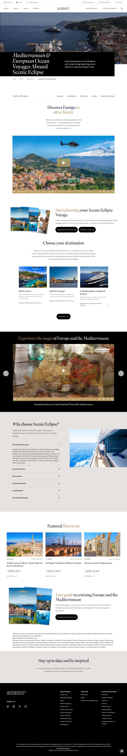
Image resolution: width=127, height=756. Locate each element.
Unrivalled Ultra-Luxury (20, 445)
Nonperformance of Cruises (108, 723)
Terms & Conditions (108, 712)
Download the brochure (65, 230)
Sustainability (106, 709)
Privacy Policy (106, 715)
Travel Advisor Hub (66, 709)
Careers (104, 704)
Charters (105, 701)
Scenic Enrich (17, 476)
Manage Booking (90, 2)
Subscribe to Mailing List (89, 701)
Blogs (83, 698)
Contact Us (64, 695)
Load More (62, 316)
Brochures (9, 2)
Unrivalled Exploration (20, 498)
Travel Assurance (66, 712)
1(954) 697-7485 (105, 2)
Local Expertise (17, 491)
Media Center (106, 707)
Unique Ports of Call (19, 483)
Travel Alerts (64, 707)
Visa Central (64, 724)
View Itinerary (11, 576)
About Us (105, 695)
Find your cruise (85, 230)
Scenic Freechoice (18, 469)
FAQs (62, 701)
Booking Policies (65, 718)
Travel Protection (66, 721)
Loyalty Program (33, 2)
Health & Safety (65, 704)
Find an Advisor (65, 715)
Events (20, 2)
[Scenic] (63, 8)
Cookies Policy (107, 718)
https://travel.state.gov (63, 748)
